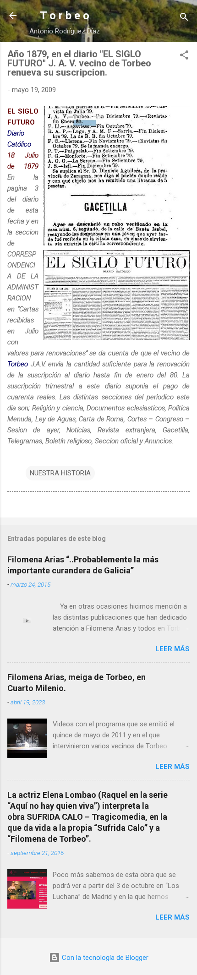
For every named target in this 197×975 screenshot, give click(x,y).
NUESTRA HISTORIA (60, 473)
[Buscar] (184, 19)
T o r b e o (64, 15)
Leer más (172, 649)
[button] (184, 56)
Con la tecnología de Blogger (104, 957)
